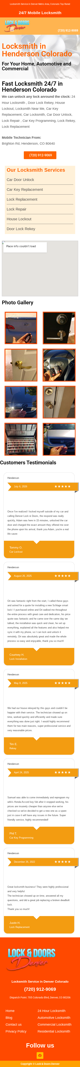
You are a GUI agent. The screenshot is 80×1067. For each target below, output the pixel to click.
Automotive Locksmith (54, 1018)
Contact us (14, 1024)
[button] (12, 29)
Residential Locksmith (54, 1031)
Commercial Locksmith (54, 1024)
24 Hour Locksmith (51, 1011)
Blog (9, 1018)
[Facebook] (40, 1055)
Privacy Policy (16, 1031)
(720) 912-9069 (68, 30)
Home (10, 1011)
